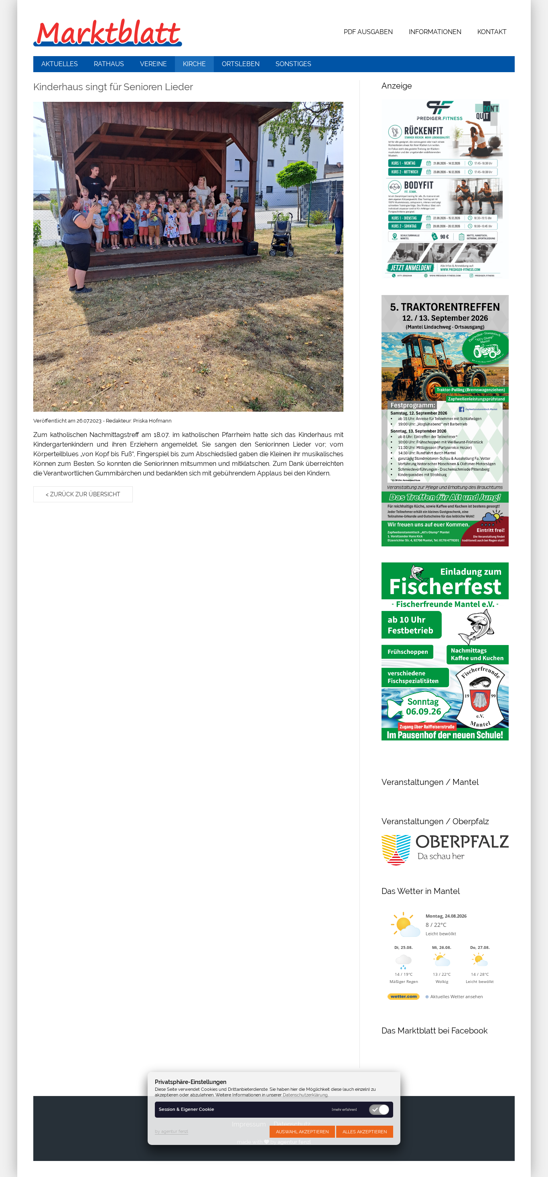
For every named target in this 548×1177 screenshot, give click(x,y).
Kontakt (492, 32)
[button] (188, 257)
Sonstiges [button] (293, 64)
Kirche (194, 64)
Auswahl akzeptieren (302, 1132)
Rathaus (109, 64)
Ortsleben (241, 64)
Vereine (153, 64)
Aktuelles (59, 64)
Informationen (435, 32)
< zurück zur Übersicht (83, 494)
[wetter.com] (404, 998)
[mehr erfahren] (344, 1110)
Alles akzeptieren (365, 1132)
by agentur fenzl (171, 1131)
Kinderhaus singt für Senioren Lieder (113, 87)
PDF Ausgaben (368, 32)
